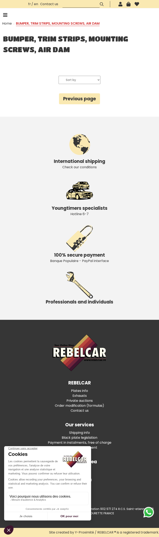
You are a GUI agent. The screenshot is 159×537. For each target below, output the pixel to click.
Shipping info (79, 432)
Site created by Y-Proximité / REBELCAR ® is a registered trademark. (104, 532)
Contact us (49, 4)
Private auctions (79, 400)
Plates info (79, 390)
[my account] (120, 4)
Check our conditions (79, 164)
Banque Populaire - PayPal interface (79, 257)
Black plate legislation (79, 437)
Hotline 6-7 (79, 210)
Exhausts (79, 395)
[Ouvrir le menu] (5, 14)
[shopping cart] (128, 4)
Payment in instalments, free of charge (79, 442)
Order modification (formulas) (79, 405)
